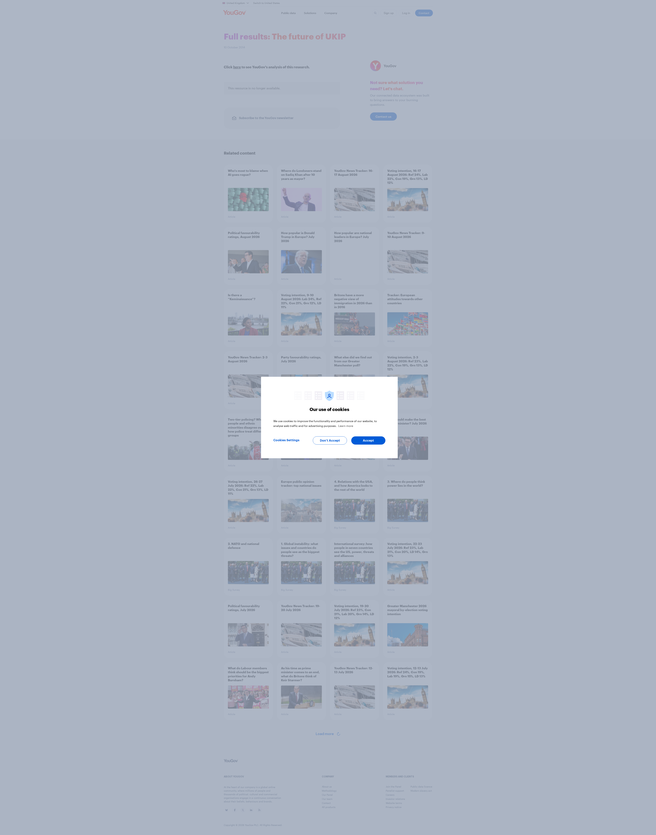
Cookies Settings (286, 440)
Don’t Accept (330, 440)
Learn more (345, 425)
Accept (368, 440)
